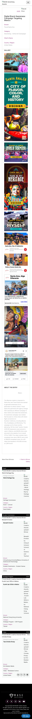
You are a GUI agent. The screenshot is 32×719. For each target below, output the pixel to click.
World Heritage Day (8, 478)
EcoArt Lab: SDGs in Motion (11, 584)
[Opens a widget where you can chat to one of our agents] (25, 716)
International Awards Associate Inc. (19, 713)
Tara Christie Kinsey (9, 641)
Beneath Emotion (8, 523)
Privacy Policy (22, 709)
